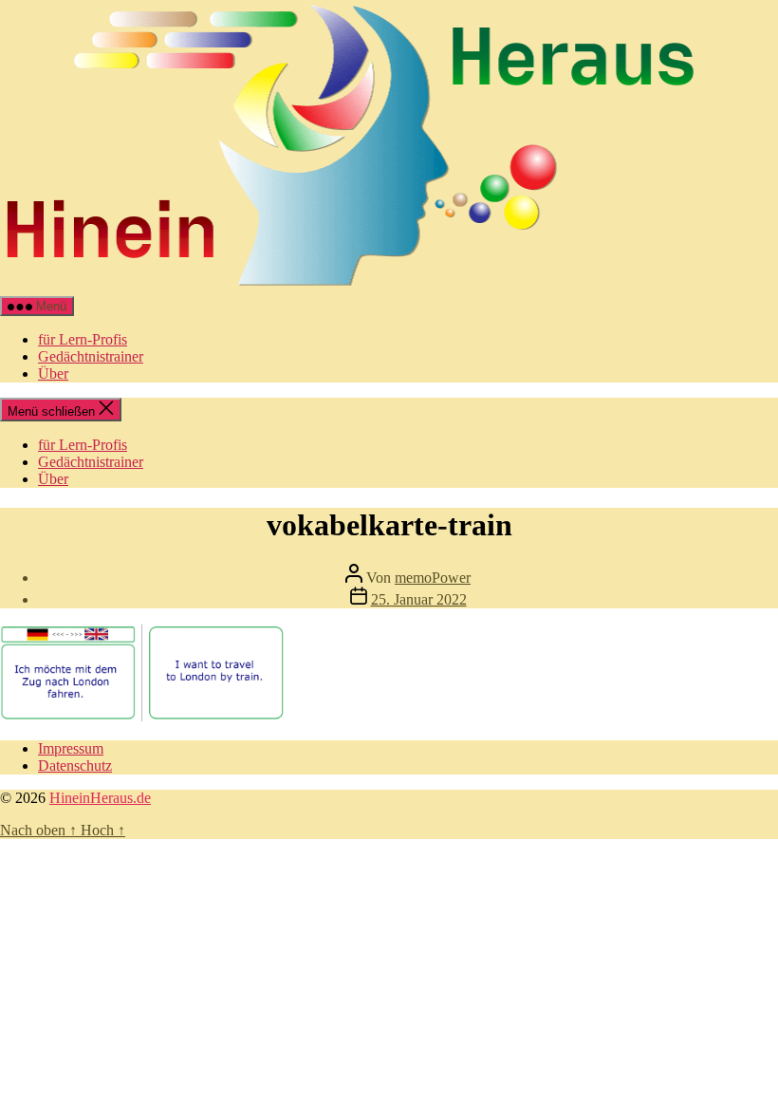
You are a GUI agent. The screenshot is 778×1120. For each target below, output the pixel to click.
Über (53, 373)
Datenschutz (75, 765)
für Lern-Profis (82, 339)
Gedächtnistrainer (90, 356)
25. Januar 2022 (419, 599)
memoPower (433, 577)
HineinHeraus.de (100, 798)
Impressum (70, 748)
